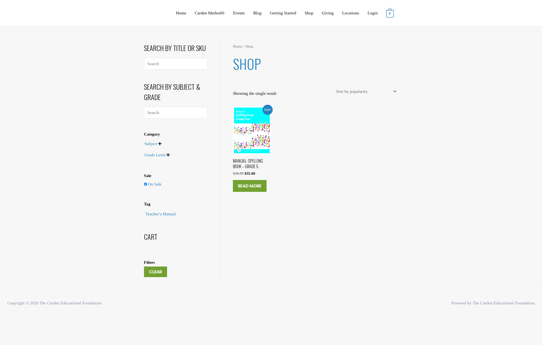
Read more (249, 186)
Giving (328, 13)
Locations (350, 13)
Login (373, 13)
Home (181, 13)
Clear (155, 272)
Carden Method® (210, 13)
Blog (257, 13)
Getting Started (283, 13)
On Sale (155, 184)
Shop (309, 13)
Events (239, 13)
